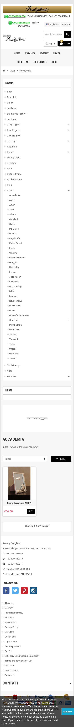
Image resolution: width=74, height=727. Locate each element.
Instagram (33, 590)
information (10, 622)
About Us (9, 603)
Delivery (9, 608)
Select (7, 458)
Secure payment (13, 646)
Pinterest (24, 590)
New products (11, 670)
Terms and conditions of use (19, 660)
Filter (62, 458)
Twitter (15, 590)
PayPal (8, 651)
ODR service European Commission (22, 656)
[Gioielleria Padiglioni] (16, 38)
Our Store (9, 632)
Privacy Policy (11, 627)
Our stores (10, 665)
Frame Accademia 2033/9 (19, 503)
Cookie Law (10, 636)
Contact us (10, 675)
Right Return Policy (14, 612)
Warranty (9, 617)
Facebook (6, 590)
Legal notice (11, 641)
